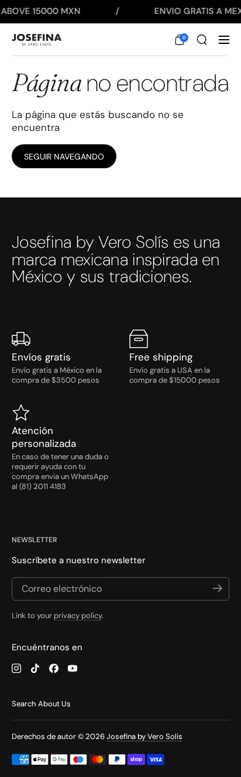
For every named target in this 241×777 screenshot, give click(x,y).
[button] (179, 39)
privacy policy (78, 615)
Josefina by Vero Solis (144, 736)
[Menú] (224, 39)
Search (24, 704)
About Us (54, 704)
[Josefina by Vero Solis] (36, 40)
